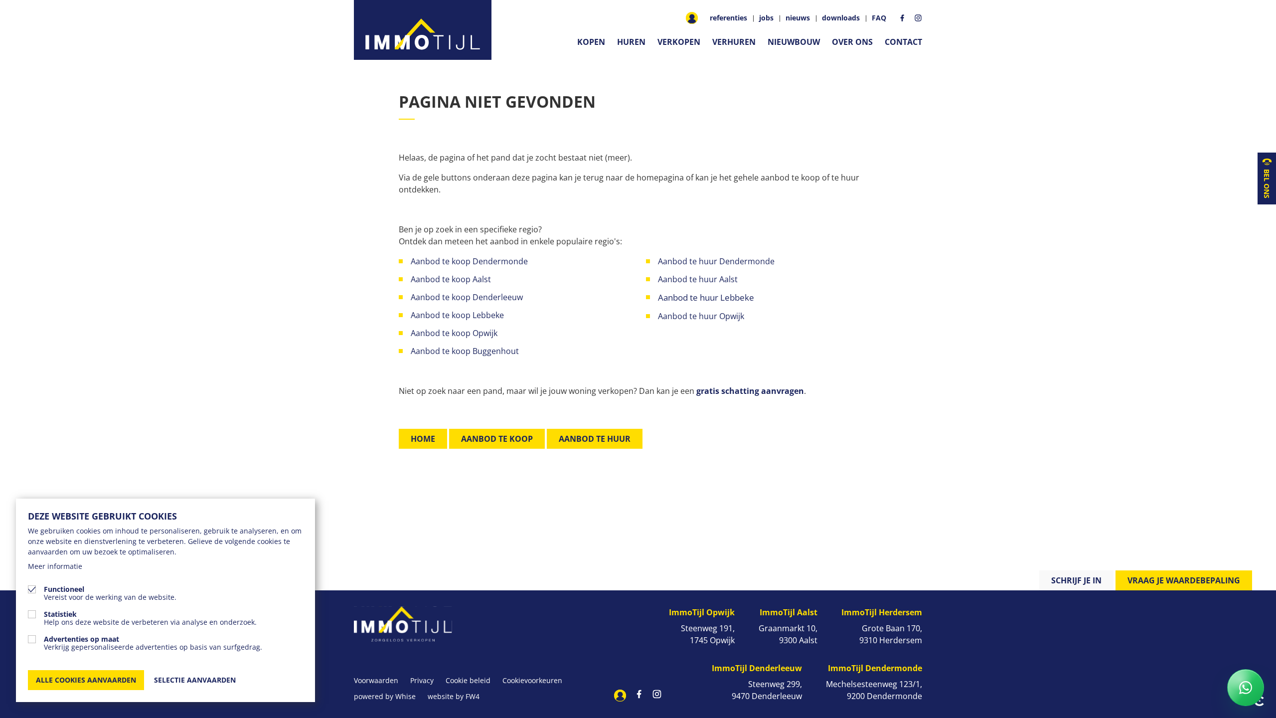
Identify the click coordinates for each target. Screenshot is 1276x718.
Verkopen (678, 41)
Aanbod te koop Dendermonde (470, 261)
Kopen (591, 41)
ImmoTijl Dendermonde (875, 668)
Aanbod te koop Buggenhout (465, 351)
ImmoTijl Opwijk (702, 612)
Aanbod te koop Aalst (451, 279)
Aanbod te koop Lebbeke (457, 315)
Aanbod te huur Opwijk (702, 316)
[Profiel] (692, 18)
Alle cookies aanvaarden (86, 680)
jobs (766, 17)
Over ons (852, 41)
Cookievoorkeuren (532, 680)
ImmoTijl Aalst (788, 612)
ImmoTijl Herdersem (881, 612)
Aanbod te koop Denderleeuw (467, 297)
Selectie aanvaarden (195, 680)
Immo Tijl (422, 30)
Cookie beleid (468, 680)
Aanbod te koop (497, 438)
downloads (841, 17)
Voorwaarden (376, 680)
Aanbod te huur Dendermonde (716, 261)
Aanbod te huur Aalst (698, 279)
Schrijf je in (1076, 580)
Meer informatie (55, 566)
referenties (728, 17)
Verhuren (734, 41)
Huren (631, 41)
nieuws (798, 17)
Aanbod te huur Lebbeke (706, 297)
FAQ (879, 17)
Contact (903, 41)
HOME (423, 438)
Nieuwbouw (794, 41)
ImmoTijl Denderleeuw (757, 668)
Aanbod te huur (595, 438)
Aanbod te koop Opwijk (454, 333)
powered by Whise (385, 696)
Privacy (422, 680)
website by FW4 (453, 696)
